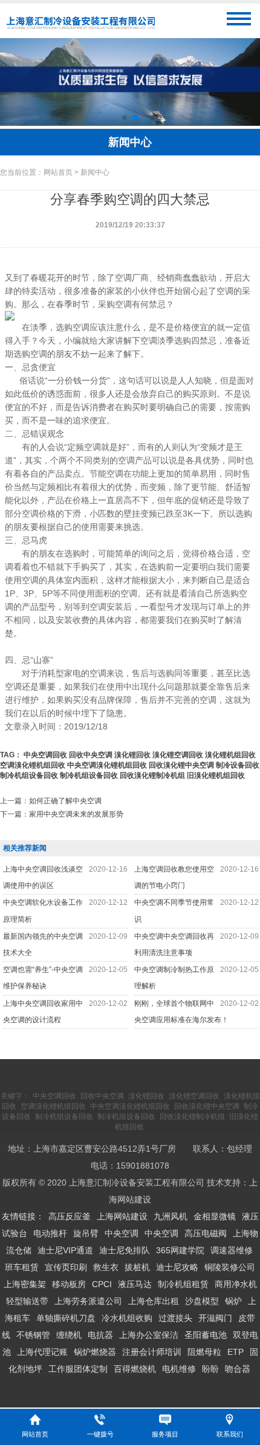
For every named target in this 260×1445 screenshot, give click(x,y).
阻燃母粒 (204, 1352)
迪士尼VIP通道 (65, 1250)
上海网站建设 (122, 1216)
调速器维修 (231, 1250)
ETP (235, 1352)
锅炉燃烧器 (95, 1352)
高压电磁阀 (205, 1233)
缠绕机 (69, 1335)
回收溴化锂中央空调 (181, 765)
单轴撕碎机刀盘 (66, 1318)
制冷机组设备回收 (29, 775)
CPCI (102, 1284)
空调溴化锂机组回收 (32, 765)
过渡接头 (175, 1318)
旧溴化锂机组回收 (216, 775)
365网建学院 (180, 1250)
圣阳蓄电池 (205, 1335)
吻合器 (237, 1369)
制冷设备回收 (237, 765)
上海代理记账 (42, 1352)
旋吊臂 (86, 1233)
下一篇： (61, 814)
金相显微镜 (214, 1216)
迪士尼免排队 (124, 1250)
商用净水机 (236, 1284)
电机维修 (179, 1369)
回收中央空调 (90, 755)
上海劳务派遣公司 (88, 1301)
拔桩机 (137, 1267)
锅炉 (233, 1301)
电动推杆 (50, 1233)
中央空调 (121, 1233)
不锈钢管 (33, 1335)
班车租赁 (22, 1267)
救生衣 (106, 1267)
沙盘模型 (202, 1301)
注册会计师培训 (151, 1352)
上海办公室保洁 (148, 1335)
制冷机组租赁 (183, 1284)
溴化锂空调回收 (177, 755)
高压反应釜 (69, 1216)
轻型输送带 (27, 1301)
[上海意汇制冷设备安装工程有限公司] (80, 29)
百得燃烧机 (135, 1369)
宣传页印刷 (66, 1267)
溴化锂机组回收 (230, 755)
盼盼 (210, 1369)
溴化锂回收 (132, 755)
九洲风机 (170, 1216)
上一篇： (51, 801)
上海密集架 (25, 1284)
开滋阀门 (215, 1318)
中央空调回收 (45, 755)
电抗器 (100, 1335)
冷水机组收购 (127, 1318)
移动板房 (69, 1284)
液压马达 (135, 1284)
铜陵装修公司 (229, 1267)
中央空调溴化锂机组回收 (107, 765)
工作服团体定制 (78, 1369)
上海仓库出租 (153, 1301)
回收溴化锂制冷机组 (152, 775)
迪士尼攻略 (177, 1267)
